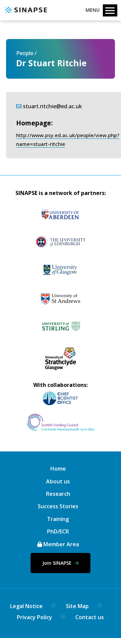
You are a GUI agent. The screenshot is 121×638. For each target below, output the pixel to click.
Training (58, 519)
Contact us (89, 617)
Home (58, 468)
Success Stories (58, 506)
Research (58, 493)
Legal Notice (26, 606)
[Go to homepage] (25, 13)
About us (58, 481)
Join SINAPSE (57, 563)
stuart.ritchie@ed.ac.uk (52, 106)
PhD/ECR (58, 531)
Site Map (77, 606)
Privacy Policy (34, 617)
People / (26, 53)
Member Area (60, 544)
